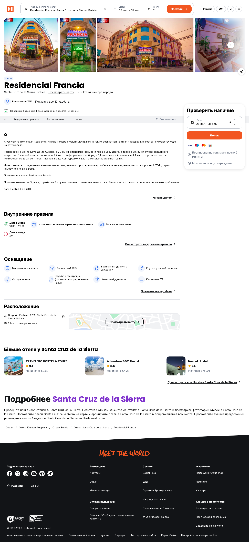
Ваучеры (120, 535)
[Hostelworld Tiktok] (50, 473)
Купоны (105, 535)
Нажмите (201, 481)
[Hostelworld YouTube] (34, 473)
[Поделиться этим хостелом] (241, 71)
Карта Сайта (169, 535)
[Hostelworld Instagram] (25, 473)
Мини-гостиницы (100, 490)
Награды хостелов (154, 499)
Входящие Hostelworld (209, 525)
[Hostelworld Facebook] (9, 473)
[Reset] (105, 9)
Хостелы (95, 472)
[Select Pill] (230, 9)
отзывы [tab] (77, 119)
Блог (145, 481)
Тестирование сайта (143, 535)
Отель (8, 78)
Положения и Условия (82, 535)
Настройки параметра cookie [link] (199, 535)
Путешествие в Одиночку (158, 508)
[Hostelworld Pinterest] (42, 473)
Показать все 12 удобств (52, 101)
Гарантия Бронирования (157, 490)
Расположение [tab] (56, 119)
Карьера (201, 490)
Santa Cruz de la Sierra (19, 92)
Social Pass (149, 472)
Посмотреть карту (61, 92)
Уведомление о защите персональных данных (35, 535)
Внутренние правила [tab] (26, 119)
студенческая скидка (156, 516)
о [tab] (5, 119)
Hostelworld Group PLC (209, 472)
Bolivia (41, 92)
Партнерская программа (211, 516)
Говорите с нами (100, 508)
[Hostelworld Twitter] (17, 473)
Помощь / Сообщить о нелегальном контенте (112, 517)
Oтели (93, 481)
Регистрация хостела (209, 508)
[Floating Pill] (230, 45)
